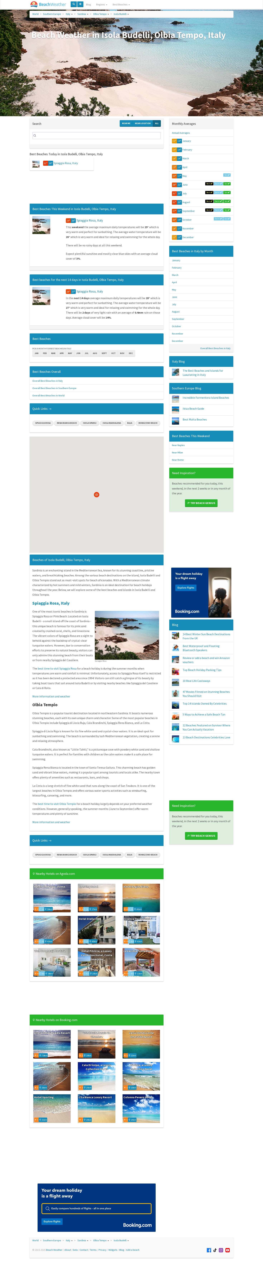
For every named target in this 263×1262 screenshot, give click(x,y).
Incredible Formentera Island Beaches (206, 397)
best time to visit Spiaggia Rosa (57, 668)
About (67, 1249)
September (188, 211)
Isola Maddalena (112, 423)
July (184, 193)
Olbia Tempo (100, 14)
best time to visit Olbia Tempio (57, 804)
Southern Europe (52, 14)
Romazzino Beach (147, 423)
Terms (93, 1249)
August (186, 202)
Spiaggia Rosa (43, 423)
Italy (68, 14)
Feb (45, 353)
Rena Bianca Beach (67, 423)
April (184, 167)
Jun (78, 353)
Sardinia (81, 14)
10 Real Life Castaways (196, 681)
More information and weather (51, 696)
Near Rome (178, 459)
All (157, 123)
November (188, 228)
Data (75, 1249)
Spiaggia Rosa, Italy (66, 163)
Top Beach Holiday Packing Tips (202, 670)
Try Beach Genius (202, 503)
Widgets (112, 1249)
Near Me (126, 123)
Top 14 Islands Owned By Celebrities (205, 703)
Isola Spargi (89, 423)
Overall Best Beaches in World (48, 395)
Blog (88, 4)
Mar (53, 353)
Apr (62, 353)
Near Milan (177, 452)
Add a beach (132, 1249)
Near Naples (178, 445)
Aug (95, 353)
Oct (113, 353)
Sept (104, 353)
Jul (86, 353)
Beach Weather (54, 1249)
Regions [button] (101, 4)
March (185, 158)
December (188, 237)
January (186, 140)
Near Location (143, 123)
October (187, 219)
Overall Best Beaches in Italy (47, 380)
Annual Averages (181, 132)
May (70, 353)
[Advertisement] (97, 188)
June (185, 184)
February (187, 149)
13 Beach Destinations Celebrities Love (206, 737)
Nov (122, 353)
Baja (129, 423)
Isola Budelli (120, 14)
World (35, 14)
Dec (131, 353)
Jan (36, 353)
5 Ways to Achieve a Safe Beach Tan (204, 714)
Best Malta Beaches (195, 419)
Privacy (102, 1249)
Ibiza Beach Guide (193, 408)
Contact (84, 1249)
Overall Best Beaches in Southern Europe (54, 388)
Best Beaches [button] (120, 4)
